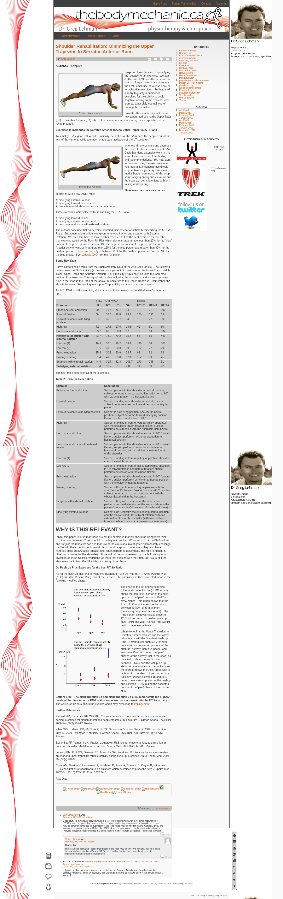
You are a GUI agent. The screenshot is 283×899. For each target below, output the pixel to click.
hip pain (183, 63)
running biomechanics (190, 88)
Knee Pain (184, 65)
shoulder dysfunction (189, 92)
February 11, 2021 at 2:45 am (77, 817)
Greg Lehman (68, 59)
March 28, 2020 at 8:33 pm (76, 866)
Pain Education (186, 78)
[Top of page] (234, 879)
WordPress (189, 884)
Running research (96, 36)
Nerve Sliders (186, 73)
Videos (116, 36)
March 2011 (185, 122)
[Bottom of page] (234, 885)
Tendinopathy (186, 95)
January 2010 (186, 132)
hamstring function (188, 60)
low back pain (186, 68)
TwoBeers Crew (164, 884)
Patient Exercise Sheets (191, 83)
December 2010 (187, 130)
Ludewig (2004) (90, 254)
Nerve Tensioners (188, 75)
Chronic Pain (185, 53)
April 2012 (184, 110)
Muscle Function (187, 70)
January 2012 (186, 118)
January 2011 (186, 127)
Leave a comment (161, 808)
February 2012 (186, 115)
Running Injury (186, 90)
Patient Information (70, 36)
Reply (168, 834)
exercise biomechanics (190, 55)
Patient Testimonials (184, 3)
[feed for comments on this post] (234, 848)
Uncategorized (186, 97)
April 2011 (184, 120)
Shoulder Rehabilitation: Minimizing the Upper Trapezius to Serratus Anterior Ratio (105, 49)
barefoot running (187, 50)
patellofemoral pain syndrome (194, 80)
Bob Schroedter (71, 815)
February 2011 (186, 125)
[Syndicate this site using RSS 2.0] (227, 31)
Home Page (160, 3)
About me (221, 3)
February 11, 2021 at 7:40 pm (79, 841)
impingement (141, 703)
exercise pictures (188, 58)
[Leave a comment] (234, 841)
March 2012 (185, 113)
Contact (206, 3)
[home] (234, 860)
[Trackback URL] (234, 854)
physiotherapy (186, 85)
